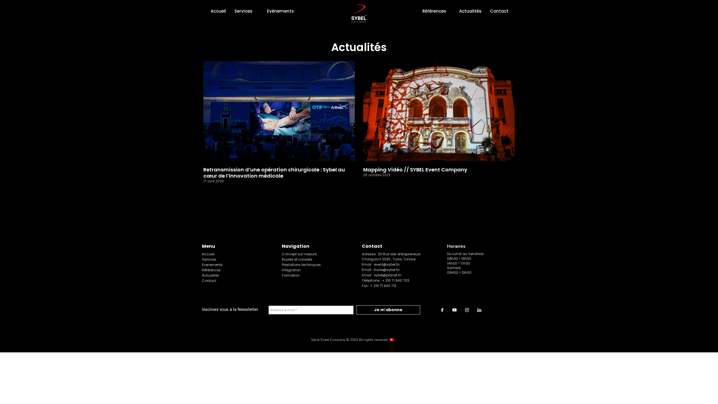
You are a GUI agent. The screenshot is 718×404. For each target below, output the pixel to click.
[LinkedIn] (479, 310)
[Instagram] (467, 310)
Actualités (470, 11)
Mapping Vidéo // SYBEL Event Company (415, 170)
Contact (499, 11)
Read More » (214, 189)
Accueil (218, 11)
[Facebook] (442, 310)
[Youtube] (454, 310)
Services (243, 11)
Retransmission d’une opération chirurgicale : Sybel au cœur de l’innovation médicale (274, 173)
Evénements (280, 11)
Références (434, 11)
